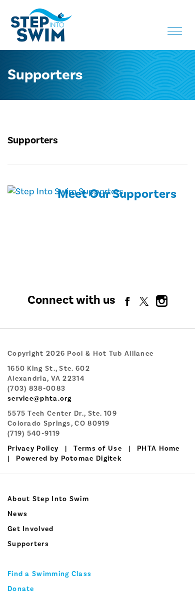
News (18, 514)
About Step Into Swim (48, 499)
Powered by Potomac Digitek (69, 458)
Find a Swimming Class (50, 574)
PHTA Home (158, 448)
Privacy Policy (33, 448)
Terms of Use (98, 448)
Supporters (28, 544)
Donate (21, 589)
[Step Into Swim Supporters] (65, 191)
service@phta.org (40, 398)
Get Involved (31, 529)
